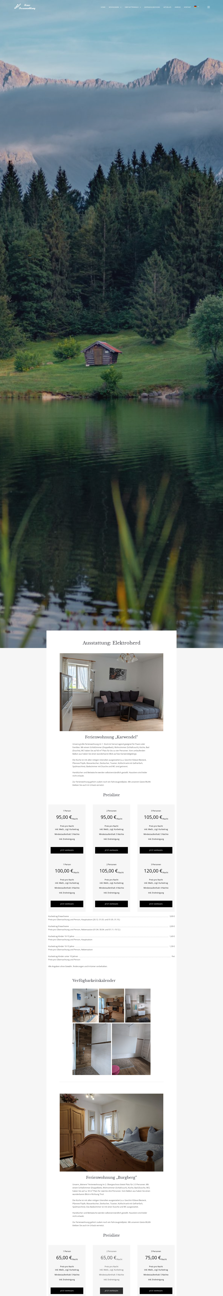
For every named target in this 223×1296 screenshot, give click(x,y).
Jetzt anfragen (67, 850)
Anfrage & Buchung (152, 7)
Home (103, 7)
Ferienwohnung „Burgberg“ (111, 1177)
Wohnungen (114, 7)
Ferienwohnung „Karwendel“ (111, 737)
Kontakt (187, 7)
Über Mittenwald (131, 7)
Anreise (178, 7)
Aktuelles (167, 7)
